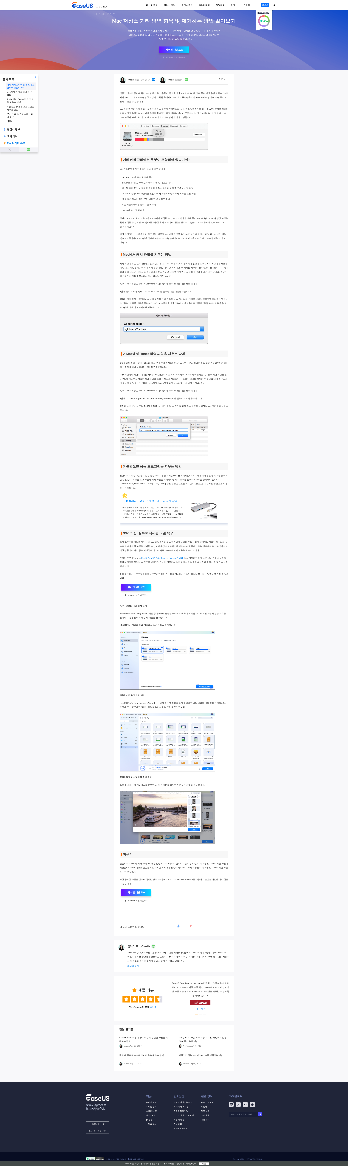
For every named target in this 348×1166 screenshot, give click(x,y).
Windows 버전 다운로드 (174, 57)
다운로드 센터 (95, 1124)
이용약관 (132, 1159)
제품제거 (140, 1159)
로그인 (265, 5)
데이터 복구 (152, 5)
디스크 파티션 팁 (181, 1111)
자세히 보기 (133, 966)
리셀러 (204, 1107)
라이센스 (124, 1159)
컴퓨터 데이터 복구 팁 (183, 1102)
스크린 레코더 (152, 1111)
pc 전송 (149, 1120)
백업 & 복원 (187, 5)
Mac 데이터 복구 (109, 14)
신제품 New (151, 1124)
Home (96, 14)
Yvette (130, 80)
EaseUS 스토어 (95, 1131)
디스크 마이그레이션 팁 (184, 1115)
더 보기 (199, 1004)
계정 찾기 (205, 1120)
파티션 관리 (169, 5)
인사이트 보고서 (181, 1128)
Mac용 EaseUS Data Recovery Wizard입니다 (162, 558)
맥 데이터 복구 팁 (181, 1107)
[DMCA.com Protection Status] (99, 1159)
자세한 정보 (191, 1164)
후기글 (153, 1007)
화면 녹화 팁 (179, 1120)
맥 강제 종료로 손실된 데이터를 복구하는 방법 (141, 1055)
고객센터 (205, 1115)
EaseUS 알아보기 (208, 1102)
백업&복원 (150, 1115)
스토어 (246, 5)
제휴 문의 (205, 1111)
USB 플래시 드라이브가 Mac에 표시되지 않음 (149, 501)
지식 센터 (178, 1124)
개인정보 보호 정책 (112, 1159)
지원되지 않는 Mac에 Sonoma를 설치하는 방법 (201, 1055)
